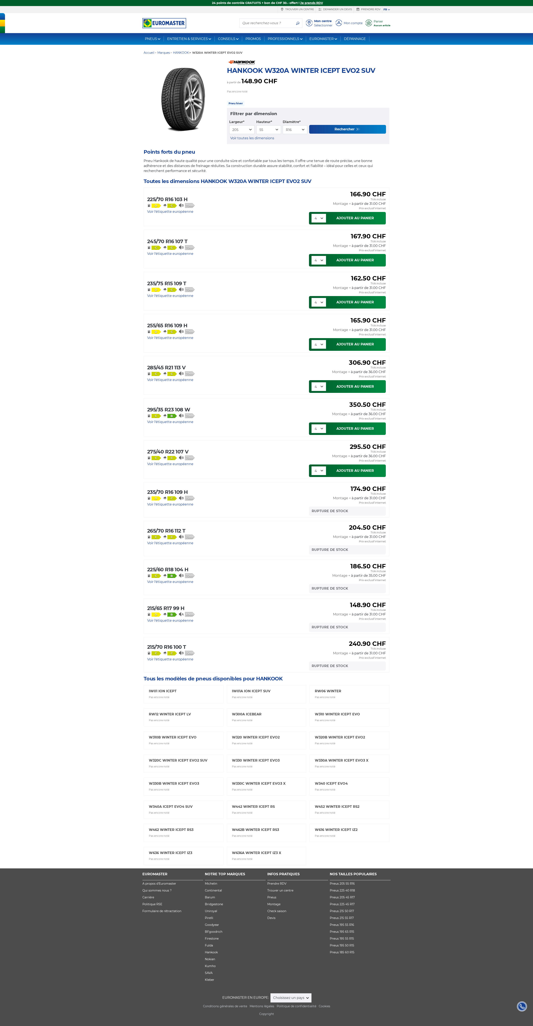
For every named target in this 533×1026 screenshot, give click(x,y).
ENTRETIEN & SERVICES (187, 39)
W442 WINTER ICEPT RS (253, 807)
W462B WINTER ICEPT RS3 (255, 830)
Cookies (324, 1006)
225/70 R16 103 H (167, 199)
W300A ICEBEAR (247, 714)
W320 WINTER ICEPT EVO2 (256, 737)
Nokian (210, 959)
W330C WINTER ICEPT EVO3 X (258, 784)
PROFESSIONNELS (283, 39)
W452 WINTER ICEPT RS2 (337, 807)
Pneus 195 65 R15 (342, 932)
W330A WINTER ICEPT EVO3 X (341, 760)
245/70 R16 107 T (167, 241)
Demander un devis (337, 9)
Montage (273, 904)
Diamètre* (292, 122)
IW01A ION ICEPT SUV (251, 691)
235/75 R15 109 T (166, 283)
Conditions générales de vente (225, 1006)
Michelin (211, 883)
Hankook (211, 952)
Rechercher (345, 129)
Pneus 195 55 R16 (342, 925)
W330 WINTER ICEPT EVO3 (256, 760)
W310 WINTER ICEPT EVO (337, 714)
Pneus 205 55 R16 (342, 883)
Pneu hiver (236, 103)
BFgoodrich (213, 932)
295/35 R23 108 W (168, 410)
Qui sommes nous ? (157, 890)
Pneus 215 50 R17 (342, 911)
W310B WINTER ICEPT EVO (173, 737)
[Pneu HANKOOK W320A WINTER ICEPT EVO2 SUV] (183, 100)
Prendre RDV (370, 9)
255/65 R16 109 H (167, 325)
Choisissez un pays (289, 998)
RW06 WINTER (328, 691)
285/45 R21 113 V (166, 368)
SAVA (209, 973)
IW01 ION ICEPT (163, 691)
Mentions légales (262, 1006)
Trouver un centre (299, 9)
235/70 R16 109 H (167, 492)
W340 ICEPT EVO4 (331, 784)
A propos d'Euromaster (159, 883)
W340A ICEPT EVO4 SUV (171, 807)
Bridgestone (214, 904)
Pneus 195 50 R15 (342, 945)
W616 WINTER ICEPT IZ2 (336, 830)
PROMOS (253, 39)
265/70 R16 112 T (166, 531)
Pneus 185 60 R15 (342, 952)
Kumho (210, 966)
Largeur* (236, 122)
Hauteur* (264, 122)
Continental (213, 890)
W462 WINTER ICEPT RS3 (171, 830)
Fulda (209, 945)
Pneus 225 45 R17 (342, 904)
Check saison (276, 911)
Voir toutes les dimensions (252, 138)
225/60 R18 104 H (167, 570)
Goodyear (212, 925)
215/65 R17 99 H (165, 608)
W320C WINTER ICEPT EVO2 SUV (178, 760)
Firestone (212, 938)
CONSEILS (226, 39)
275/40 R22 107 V (167, 452)
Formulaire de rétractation (161, 911)
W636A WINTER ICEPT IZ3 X (256, 853)
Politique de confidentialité (296, 1006)
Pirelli (209, 918)
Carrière (148, 897)
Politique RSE (152, 904)
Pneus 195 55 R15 (342, 938)
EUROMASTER (321, 39)
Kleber (209, 980)
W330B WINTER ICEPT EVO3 (174, 784)
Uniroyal (211, 911)
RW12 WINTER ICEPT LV (170, 714)
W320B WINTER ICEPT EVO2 (340, 737)
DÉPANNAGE (355, 39)
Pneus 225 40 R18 (342, 890)
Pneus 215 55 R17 (342, 918)
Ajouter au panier (355, 218)
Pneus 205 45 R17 (342, 897)
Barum (210, 897)
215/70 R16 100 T (166, 647)
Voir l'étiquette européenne (170, 212)
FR (385, 9)
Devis (271, 918)
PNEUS (151, 39)
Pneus (271, 897)
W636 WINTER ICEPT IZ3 (170, 853)
